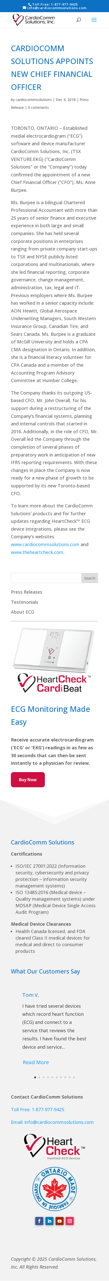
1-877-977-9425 (64, 4)
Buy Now (28, 779)
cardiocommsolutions (34, 99)
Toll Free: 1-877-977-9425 (37, 1109)
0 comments (38, 107)
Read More (36, 1062)
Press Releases (26, 592)
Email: (18, 1122)
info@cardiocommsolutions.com (59, 1122)
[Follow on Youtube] (60, 1221)
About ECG (22, 612)
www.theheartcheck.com (37, 552)
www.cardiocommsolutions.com (45, 544)
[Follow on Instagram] (70, 1221)
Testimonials (24, 602)
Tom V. (30, 994)
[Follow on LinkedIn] (49, 1221)
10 (74, 1077)
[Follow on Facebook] (39, 1221)
